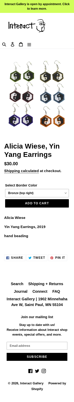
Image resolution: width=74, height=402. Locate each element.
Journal (21, 291)
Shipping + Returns (45, 284)
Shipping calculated (21, 171)
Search (17, 284)
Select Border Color (21, 185)
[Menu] (29, 44)
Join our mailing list (37, 317)
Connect (39, 291)
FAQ (56, 291)
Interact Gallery (31, 383)
